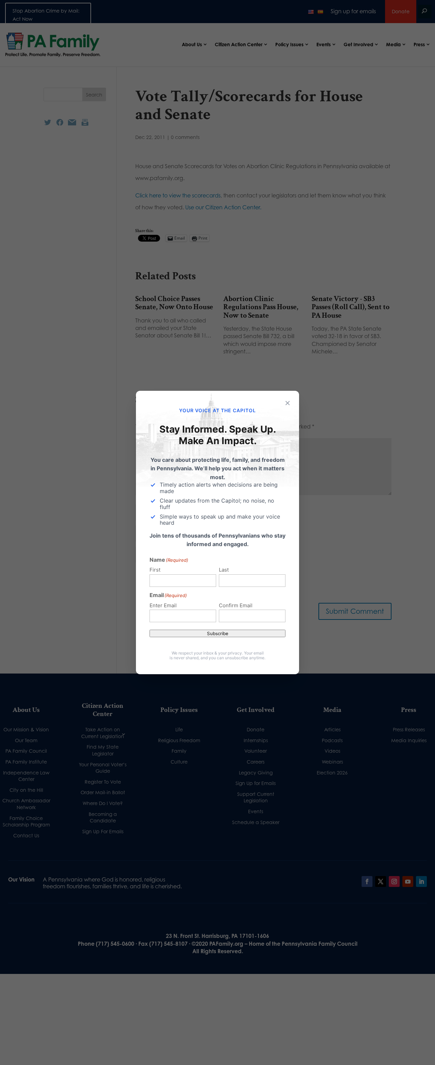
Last (224, 569)
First (155, 569)
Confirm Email (236, 605)
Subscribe (217, 633)
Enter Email (163, 605)
